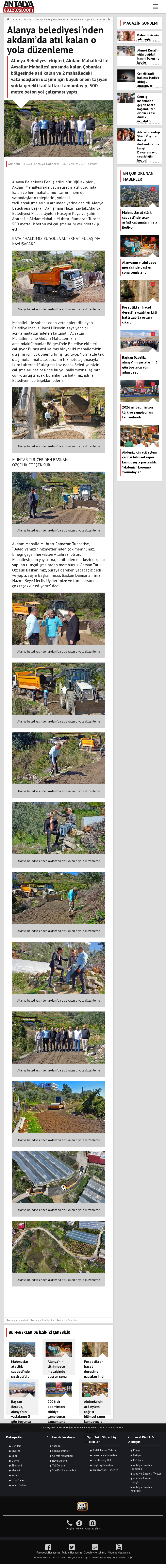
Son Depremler (60, 1451)
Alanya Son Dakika (43, 1320)
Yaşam (15, 1475)
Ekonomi (17, 1465)
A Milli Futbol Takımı (104, 1450)
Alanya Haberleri (18, 1320)
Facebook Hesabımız (48, 1552)
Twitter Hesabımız (72, 1552)
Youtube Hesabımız (119, 1552)
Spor (14, 1456)
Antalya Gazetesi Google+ (141, 1480)
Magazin (16, 1470)
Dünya (15, 1460)
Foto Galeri (18, 1480)
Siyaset (16, 1451)
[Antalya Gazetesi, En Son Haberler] (21, 6)
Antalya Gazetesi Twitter (147, 1473)
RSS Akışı (138, 1460)
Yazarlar (56, 1446)
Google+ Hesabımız (95, 1552)
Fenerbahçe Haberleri (105, 1455)
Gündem (16, 1446)
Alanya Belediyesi (69, 1320)
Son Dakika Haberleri (64, 1470)
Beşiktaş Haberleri (103, 1465)
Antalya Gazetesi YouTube (141, 1489)
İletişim (137, 1455)
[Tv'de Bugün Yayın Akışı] (83, 1505)
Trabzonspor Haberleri (105, 1470)
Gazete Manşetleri (62, 1456)
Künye (136, 1450)
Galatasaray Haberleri (105, 1460)
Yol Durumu (59, 1465)
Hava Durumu (60, 1460)
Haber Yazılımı (93, 1528)
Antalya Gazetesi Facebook (141, 1467)
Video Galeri (19, 1485)
